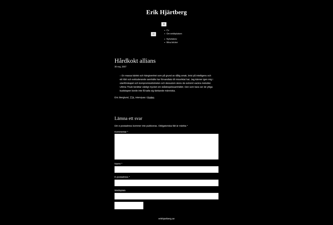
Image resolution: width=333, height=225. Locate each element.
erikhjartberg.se (166, 218)
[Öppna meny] (153, 34)
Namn (118, 163)
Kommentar (121, 132)
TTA (132, 97)
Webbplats (120, 190)
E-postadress (122, 177)
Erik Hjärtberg (166, 12)
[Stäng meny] (163, 24)
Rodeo (150, 97)
